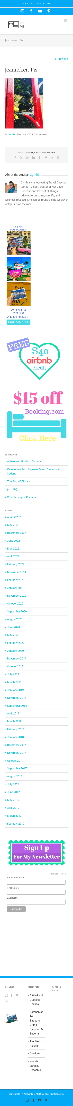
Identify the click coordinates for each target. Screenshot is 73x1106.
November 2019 (16, 658)
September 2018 (17, 705)
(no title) (12, 489)
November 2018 (16, 697)
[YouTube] (17, 995)
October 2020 (15, 603)
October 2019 (15, 666)
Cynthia (11, 134)
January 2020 (15, 650)
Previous (63, 59)
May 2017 (13, 800)
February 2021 (15, 580)
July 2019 (13, 674)
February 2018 (15, 729)
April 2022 (13, 556)
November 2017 (16, 752)
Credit (43, 1094)
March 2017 (14, 815)
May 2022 (13, 548)
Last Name (13, 897)
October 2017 (15, 760)
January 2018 (15, 737)
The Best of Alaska (18, 481)
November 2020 (16, 595)
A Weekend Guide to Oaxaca (24, 461)
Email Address (15, 877)
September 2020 (17, 611)
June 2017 (13, 792)
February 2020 (15, 642)
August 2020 (14, 619)
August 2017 (14, 776)
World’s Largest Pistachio (22, 497)
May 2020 (13, 635)
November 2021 (16, 572)
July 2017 (13, 784)
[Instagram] (6, 995)
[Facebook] (11, 995)
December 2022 (16, 533)
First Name (13, 887)
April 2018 (13, 713)
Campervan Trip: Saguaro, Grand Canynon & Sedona (36, 1022)
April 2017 (13, 807)
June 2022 (13, 540)
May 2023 (13, 525)
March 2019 (14, 682)
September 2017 (17, 768)
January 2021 (15, 588)
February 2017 (15, 823)
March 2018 (14, 721)
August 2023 (14, 517)
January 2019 (15, 690)
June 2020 (13, 627)
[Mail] (6, 1001)
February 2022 (15, 564)
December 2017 (16, 745)
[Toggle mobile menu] (66, 20)
